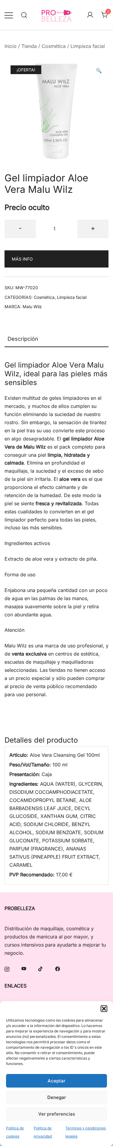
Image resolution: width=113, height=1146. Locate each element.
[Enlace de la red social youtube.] (23, 969)
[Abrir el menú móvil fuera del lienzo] (9, 15)
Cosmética (54, 46)
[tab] (56, 339)
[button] (104, 1009)
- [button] (20, 228)
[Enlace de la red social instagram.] (7, 969)
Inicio (11, 46)
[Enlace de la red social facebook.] (57, 969)
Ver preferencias (56, 1114)
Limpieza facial (88, 46)
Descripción (23, 339)
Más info (22, 258)
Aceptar (56, 1081)
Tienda (29, 46)
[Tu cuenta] (90, 15)
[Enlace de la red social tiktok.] (40, 969)
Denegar (56, 1097)
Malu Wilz (32, 306)
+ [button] (93, 228)
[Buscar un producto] (24, 15)
